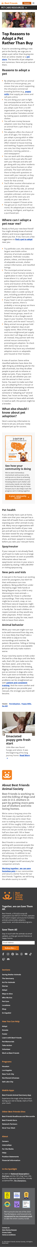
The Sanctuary (8, 978)
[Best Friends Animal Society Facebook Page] (4, 954)
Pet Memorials (8, 1041)
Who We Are (7, 997)
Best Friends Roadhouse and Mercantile (18, 1116)
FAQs (4, 1153)
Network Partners (9, 1124)
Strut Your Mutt (8, 1128)
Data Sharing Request (9, 1230)
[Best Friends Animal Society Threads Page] (22, 954)
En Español (6, 1013)
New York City (8, 1074)
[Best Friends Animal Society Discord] (9, 959)
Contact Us (6, 1227)
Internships (7, 1145)
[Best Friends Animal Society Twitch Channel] (4, 959)
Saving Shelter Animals (11, 974)
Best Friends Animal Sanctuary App (16, 1095)
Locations (6, 1005)
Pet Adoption (14, 704)
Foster (4, 1034)
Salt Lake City (7, 1082)
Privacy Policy (6, 1232)
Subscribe (9, 948)
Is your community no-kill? (17, 497)
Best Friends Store (9, 1120)
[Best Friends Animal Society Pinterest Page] (13, 954)
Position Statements (10, 1156)
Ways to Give (7, 994)
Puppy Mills (26, 704)
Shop (4, 1009)
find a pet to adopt (24, 239)
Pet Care (5, 1001)
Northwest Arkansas (10, 1078)
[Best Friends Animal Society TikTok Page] (31, 954)
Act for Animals (8, 982)
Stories (5, 986)
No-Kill (5, 706)
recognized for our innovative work (18, 1216)
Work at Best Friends (10, 1053)
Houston (5, 1066)
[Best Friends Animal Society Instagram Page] (9, 954)
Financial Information (11, 1160)
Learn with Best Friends (12, 1038)
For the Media (8, 1149)
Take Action (7, 1045)
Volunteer (6, 1049)
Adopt (4, 990)
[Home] (11, 3)
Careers (5, 1141)
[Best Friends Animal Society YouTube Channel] (26, 954)
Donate (27, 3)
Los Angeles (7, 1070)
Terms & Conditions (9, 1235)
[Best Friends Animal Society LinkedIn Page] (17, 954)
